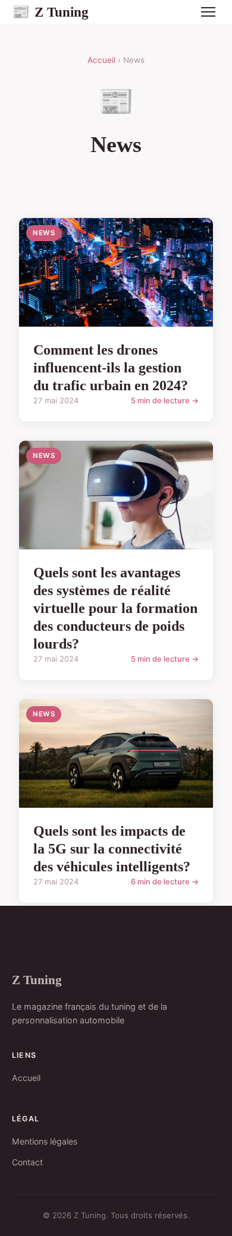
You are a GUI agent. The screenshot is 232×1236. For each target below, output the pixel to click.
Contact (27, 1162)
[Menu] (208, 11)
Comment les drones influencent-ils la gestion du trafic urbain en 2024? (110, 367)
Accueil (101, 60)
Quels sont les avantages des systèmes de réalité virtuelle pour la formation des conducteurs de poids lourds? (115, 608)
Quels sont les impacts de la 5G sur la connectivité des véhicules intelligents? (111, 848)
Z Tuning (50, 12)
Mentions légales (44, 1141)
